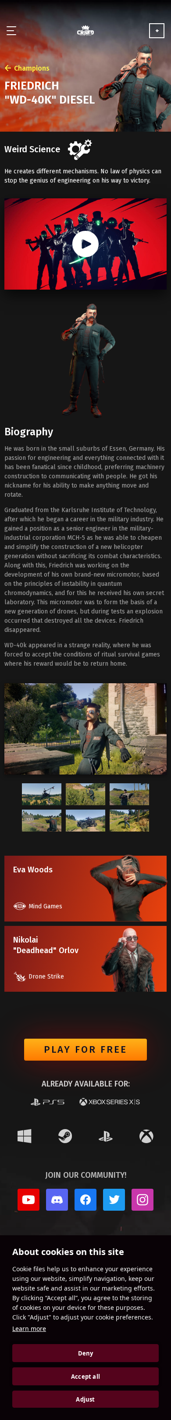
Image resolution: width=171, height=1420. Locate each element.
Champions (32, 68)
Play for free (85, 1049)
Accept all (85, 1377)
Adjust (85, 1399)
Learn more (29, 1328)
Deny (85, 1353)
